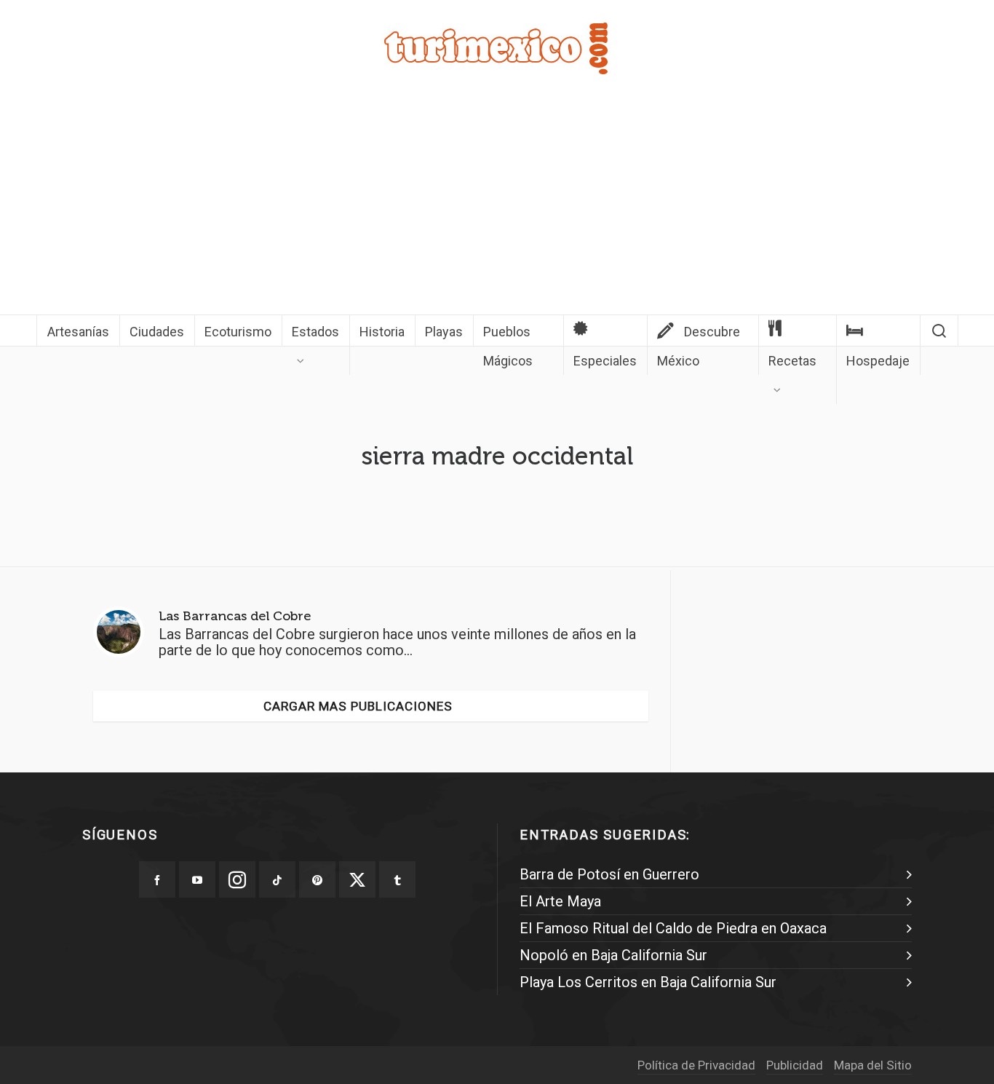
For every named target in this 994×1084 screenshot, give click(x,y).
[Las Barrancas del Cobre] (118, 631)
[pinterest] (317, 879)
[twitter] (357, 879)
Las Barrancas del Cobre (235, 616)
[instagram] (237, 879)
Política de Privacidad (696, 1065)
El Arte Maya (560, 901)
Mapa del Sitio (873, 1065)
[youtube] (197, 879)
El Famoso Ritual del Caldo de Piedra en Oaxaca (673, 928)
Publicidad (794, 1065)
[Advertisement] (497, 205)
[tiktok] (277, 879)
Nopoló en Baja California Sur (613, 955)
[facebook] (157, 879)
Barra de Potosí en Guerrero (609, 874)
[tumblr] (397, 879)
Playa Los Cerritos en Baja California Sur (648, 982)
